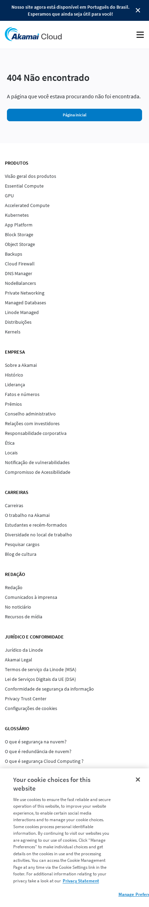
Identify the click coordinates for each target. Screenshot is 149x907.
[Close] (138, 779)
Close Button (138, 10)
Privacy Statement (81, 881)
